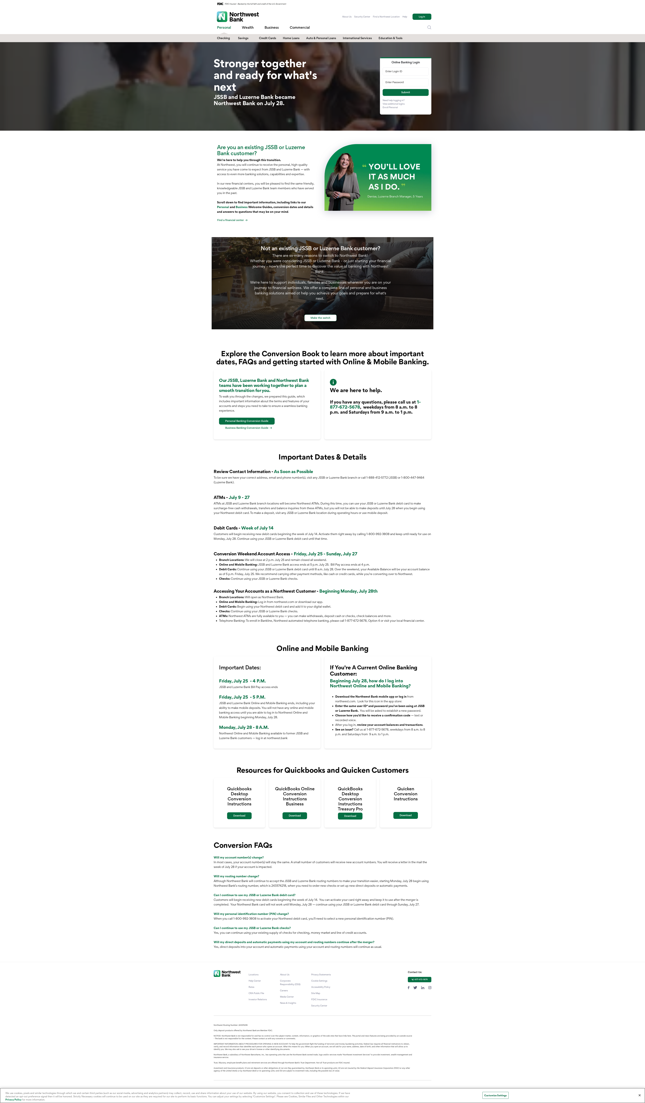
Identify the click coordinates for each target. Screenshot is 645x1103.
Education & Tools (390, 38)
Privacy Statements (321, 974)
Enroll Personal (390, 107)
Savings (243, 38)
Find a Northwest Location (386, 16)
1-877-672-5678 (420, 979)
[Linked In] (422, 987)
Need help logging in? (393, 100)
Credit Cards (267, 38)
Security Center (362, 16)
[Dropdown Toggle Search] (429, 27)
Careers (284, 990)
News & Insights (288, 1003)
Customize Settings (495, 1095)
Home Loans (291, 38)
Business (242, 207)
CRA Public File (256, 993)
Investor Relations (258, 999)
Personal (223, 207)
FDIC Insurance (319, 999)
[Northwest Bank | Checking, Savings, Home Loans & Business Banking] (238, 16)
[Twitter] (415, 987)
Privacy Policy (13, 1099)
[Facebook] (409, 987)
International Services (357, 38)
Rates (251, 987)
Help (404, 16)
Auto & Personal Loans (321, 38)
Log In (422, 16)
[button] (406, 92)
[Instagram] (429, 987)
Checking (223, 38)
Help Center (255, 980)
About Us (347, 16)
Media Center (287, 996)
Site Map (315, 993)
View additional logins (394, 103)
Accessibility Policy (320, 987)
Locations (254, 974)
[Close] (639, 1095)
